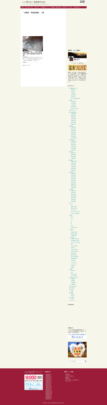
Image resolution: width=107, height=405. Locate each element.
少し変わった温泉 (74, 249)
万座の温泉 (73, 92)
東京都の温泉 (73, 136)
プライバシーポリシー (69, 376)
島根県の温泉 (73, 176)
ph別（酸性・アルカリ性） (67, 7)
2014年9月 (48, 394)
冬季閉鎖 (72, 265)
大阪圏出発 (73, 284)
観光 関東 (71, 292)
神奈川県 (72, 295)
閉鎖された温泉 (74, 254)
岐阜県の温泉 (73, 156)
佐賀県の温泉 (73, 192)
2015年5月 (48, 385)
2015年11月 (48, 378)
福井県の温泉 (73, 149)
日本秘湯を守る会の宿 (75, 238)
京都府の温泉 (73, 163)
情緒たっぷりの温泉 (74, 108)
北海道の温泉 (73, 113)
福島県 (72, 290)
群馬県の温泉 (73, 130)
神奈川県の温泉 (74, 137)
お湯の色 (70, 215)
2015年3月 (48, 387)
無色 (72, 216)
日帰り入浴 (73, 270)
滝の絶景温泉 (73, 106)
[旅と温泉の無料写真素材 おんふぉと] (77, 338)
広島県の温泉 (73, 178)
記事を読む (25, 62)
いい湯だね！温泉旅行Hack (33, 2)
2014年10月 (48, 393)
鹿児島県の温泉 (74, 196)
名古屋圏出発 (73, 282)
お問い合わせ (67, 378)
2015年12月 (48, 377)
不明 (72, 204)
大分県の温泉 (73, 199)
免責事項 (67, 377)
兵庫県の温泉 (73, 168)
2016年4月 (48, 376)
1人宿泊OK (73, 260)
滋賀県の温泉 (73, 170)
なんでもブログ (72, 300)
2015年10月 (48, 379)
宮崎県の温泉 (73, 197)
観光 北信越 (71, 297)
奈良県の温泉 (73, 164)
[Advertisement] (43, 25)
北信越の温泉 (71, 139)
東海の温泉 (71, 151)
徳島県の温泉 (73, 184)
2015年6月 (48, 384)
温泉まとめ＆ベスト (72, 110)
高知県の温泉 (73, 187)
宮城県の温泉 (73, 120)
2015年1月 (48, 389)
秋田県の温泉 (73, 116)
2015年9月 (48, 381)
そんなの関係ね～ (74, 275)
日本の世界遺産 (72, 287)
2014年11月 (48, 392)
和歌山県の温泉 (74, 161)
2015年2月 (48, 388)
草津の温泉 (73, 96)
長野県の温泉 (73, 142)
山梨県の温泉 (73, 140)
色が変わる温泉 (74, 227)
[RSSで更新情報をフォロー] (83, 2)
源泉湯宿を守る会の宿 (75, 240)
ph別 (70, 203)
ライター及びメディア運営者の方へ (72, 379)
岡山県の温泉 (73, 173)
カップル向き (73, 262)
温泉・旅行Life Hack (29, 7)
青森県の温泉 (73, 115)
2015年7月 (48, 383)
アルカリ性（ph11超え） (75, 213)
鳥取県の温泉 (73, 175)
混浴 (72, 230)
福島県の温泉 (73, 124)
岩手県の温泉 (73, 118)
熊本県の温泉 (73, 194)
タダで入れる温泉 (74, 245)
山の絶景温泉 (73, 103)
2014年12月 (48, 391)
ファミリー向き (74, 263)
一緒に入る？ (36, 7)
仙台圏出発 (73, 278)
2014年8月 (48, 395)
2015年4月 (48, 386)
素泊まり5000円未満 (74, 256)
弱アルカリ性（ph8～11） (75, 211)
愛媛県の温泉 (73, 185)
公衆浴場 (72, 247)
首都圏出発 (73, 280)
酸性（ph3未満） (74, 206)
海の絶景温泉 (73, 101)
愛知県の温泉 (73, 154)
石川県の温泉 (73, 148)
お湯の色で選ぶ (77, 7)
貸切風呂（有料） (74, 233)
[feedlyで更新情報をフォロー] (81, 2)
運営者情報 (67, 374)
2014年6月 (48, 397)
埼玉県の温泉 (73, 132)
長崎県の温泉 (73, 201)
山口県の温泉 (73, 180)
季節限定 (72, 267)
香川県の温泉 (73, 182)
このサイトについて (69, 375)
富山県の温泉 (73, 146)
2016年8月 (48, 375)
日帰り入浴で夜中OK (75, 251)
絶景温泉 (70, 100)
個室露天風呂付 (74, 235)
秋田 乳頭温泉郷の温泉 (75, 98)
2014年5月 (48, 398)
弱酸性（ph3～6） (74, 208)
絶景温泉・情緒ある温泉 (56, 7)
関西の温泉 (71, 160)
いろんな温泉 (71, 237)
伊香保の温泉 (73, 94)
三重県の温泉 (73, 158)
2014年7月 (48, 396)
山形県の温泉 (73, 122)
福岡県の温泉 (73, 190)
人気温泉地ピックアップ (45, 7)
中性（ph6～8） (74, 209)
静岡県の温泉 (73, 152)
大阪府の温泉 (73, 166)
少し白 (72, 218)
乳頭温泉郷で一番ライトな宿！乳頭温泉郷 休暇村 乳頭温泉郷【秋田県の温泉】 (32, 54)
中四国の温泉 (71, 172)
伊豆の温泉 (73, 91)
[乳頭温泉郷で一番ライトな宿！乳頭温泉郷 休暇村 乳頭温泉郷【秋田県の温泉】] (33, 43)
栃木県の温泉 (73, 128)
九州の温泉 (71, 189)
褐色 (72, 225)
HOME (22, 7)
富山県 (72, 298)
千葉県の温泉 (73, 134)
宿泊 (72, 272)
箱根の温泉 (73, 89)
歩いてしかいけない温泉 (75, 242)
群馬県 (72, 293)
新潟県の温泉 (73, 144)
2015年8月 (48, 382)
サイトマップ (67, 381)
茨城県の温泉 (73, 127)
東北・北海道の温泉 (72, 112)
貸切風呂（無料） (74, 232)
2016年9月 (48, 374)
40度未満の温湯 (74, 258)
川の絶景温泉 (73, 104)
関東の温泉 (71, 125)
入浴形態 (70, 269)
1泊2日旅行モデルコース (73, 277)
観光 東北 (71, 289)
